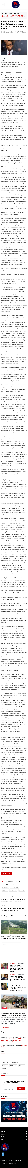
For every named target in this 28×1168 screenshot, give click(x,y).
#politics (21, 890)
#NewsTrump (17, 1040)
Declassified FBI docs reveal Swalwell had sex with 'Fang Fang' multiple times (17, 979)
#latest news (6, 884)
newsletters (18, 1160)
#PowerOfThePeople (7, 1042)
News (10, 13)
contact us (4, 1160)
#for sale (5, 887)
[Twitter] (3, 1154)
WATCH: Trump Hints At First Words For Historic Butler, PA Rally (12, 908)
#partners (13, 890)
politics (19, 37)
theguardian (6, 37)
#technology (9, 881)
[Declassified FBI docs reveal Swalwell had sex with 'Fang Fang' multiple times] (4, 977)
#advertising (14, 887)
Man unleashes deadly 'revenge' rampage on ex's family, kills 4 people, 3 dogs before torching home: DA (17, 989)
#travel (18, 881)
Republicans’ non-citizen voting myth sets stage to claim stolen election (13, 899)
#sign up (4, 890)
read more (6, 1027)
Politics (16, 13)
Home (5, 13)
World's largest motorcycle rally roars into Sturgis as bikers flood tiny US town (13, 1014)
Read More (6, 873)
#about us (16, 884)
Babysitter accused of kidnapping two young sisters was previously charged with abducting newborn (16, 968)
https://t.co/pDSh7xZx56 (16, 1039)
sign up (21, 1088)
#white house (6, 893)
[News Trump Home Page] (16, 4)
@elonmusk (4, 1040)
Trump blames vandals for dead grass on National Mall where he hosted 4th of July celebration (13, 938)
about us (11, 1160)
